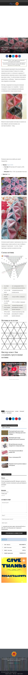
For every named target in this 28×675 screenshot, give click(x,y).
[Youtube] (21, 666)
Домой (2, 36)
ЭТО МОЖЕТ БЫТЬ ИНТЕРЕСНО (9, 425)
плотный (3, 412)
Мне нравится (22, 544)
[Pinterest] (16, 56)
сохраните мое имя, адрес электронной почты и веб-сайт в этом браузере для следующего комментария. (13, 528)
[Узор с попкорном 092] (4, 459)
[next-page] (4, 470)
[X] (10, 56)
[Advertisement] (14, 20)
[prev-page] (2, 470)
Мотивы (6, 36)
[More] (22, 56)
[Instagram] (10, 666)
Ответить (3, 486)
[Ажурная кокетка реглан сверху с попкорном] (4, 465)
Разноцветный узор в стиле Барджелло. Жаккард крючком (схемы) (17, 432)
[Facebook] (7, 56)
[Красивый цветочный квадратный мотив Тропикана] (4, 439)
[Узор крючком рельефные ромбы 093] (4, 452)
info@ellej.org (16, 663)
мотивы (16, 411)
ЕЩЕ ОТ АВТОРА (6, 427)
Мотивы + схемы (8, 45)
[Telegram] (13, 56)
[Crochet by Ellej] (14, 654)
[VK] (19, 56)
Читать (24, 547)
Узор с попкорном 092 (15, 457)
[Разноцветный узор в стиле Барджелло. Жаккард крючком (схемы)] (4, 432)
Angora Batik (10, 165)
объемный (22, 411)
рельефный (9, 412)
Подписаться (23, 553)
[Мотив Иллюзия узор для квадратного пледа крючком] (4, 445)
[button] (2, 4)
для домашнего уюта (9, 411)
